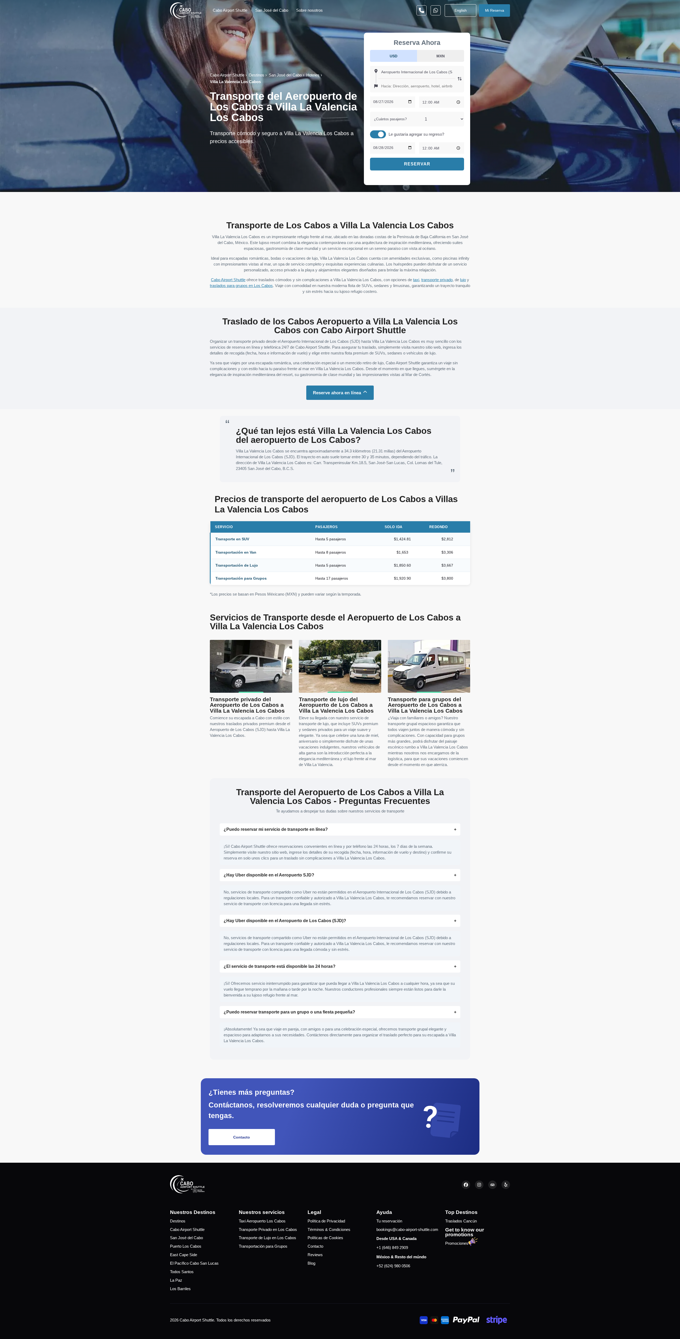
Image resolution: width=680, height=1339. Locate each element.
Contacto (241, 1137)
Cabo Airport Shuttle (230, 10)
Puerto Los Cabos (185, 1246)
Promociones (456, 1243)
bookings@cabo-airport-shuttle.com (407, 1229)
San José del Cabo (271, 10)
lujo (463, 280)
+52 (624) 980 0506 (393, 1266)
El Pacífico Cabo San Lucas (194, 1263)
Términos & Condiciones (329, 1229)
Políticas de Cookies (325, 1238)
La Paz (176, 1280)
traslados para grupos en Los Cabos (241, 286)
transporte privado (437, 280)
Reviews (315, 1255)
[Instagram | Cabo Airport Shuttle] (479, 1184)
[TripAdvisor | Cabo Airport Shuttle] (492, 1184)
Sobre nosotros (309, 10)
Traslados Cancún (461, 1221)
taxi (416, 280)
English (460, 10)
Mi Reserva (494, 10)
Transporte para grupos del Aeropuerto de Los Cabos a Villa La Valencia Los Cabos (425, 705)
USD (393, 56)
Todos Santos (182, 1272)
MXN (440, 56)
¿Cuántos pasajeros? (390, 119)
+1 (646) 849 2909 (392, 1248)
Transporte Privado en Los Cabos (268, 1229)
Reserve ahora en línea (337, 392)
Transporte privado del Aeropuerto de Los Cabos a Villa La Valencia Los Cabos (247, 705)
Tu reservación (389, 1221)
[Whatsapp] (421, 10)
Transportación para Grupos (263, 1246)
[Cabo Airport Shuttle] (185, 10)
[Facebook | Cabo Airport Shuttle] (466, 1184)
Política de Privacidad (326, 1221)
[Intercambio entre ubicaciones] (459, 79)
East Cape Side (183, 1255)
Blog (311, 1263)
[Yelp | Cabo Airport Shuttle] (506, 1184)
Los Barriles (180, 1289)
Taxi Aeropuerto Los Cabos (262, 1221)
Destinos (177, 1221)
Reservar (417, 164)
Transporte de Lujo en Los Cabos (267, 1238)
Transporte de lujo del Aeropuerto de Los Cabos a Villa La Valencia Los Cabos (336, 705)
